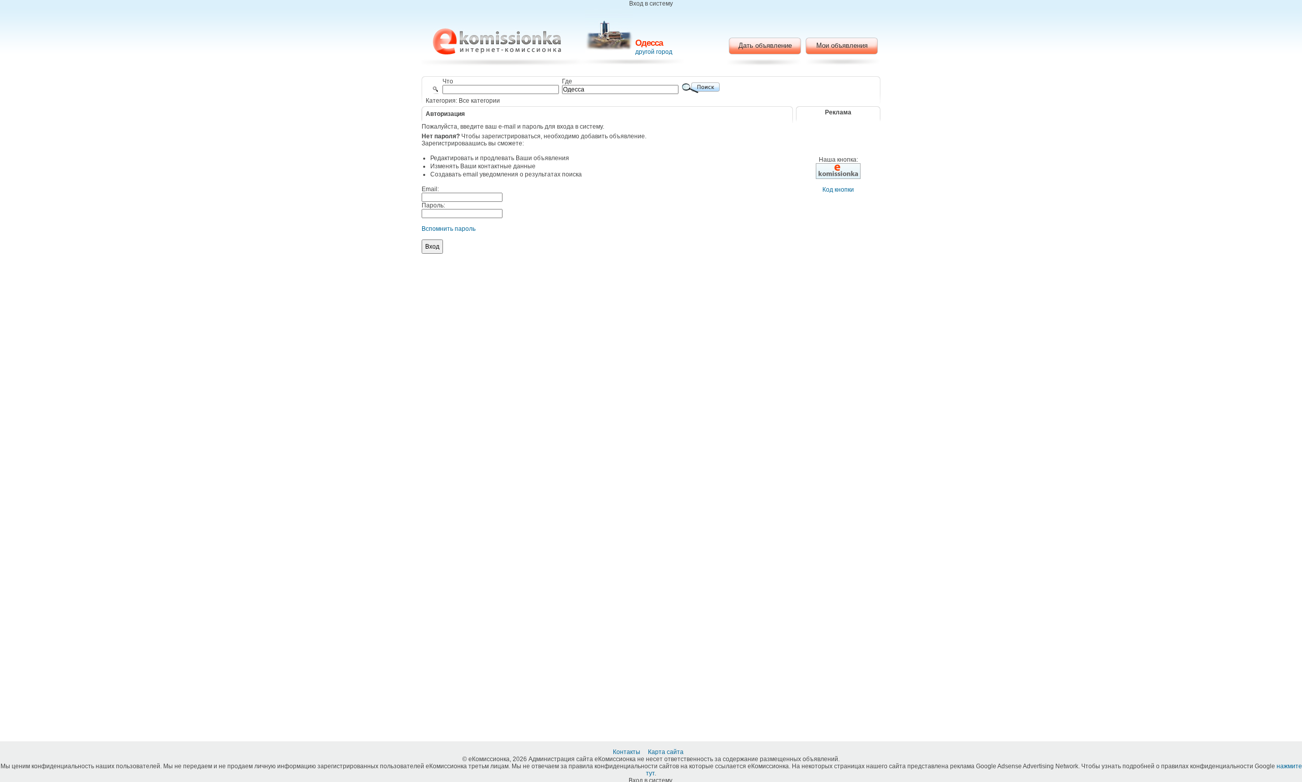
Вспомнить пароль (449, 228)
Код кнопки (838, 189)
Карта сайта (666, 752)
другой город (653, 51)
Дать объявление (765, 45)
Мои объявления (842, 45)
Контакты (627, 752)
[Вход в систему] (497, 41)
